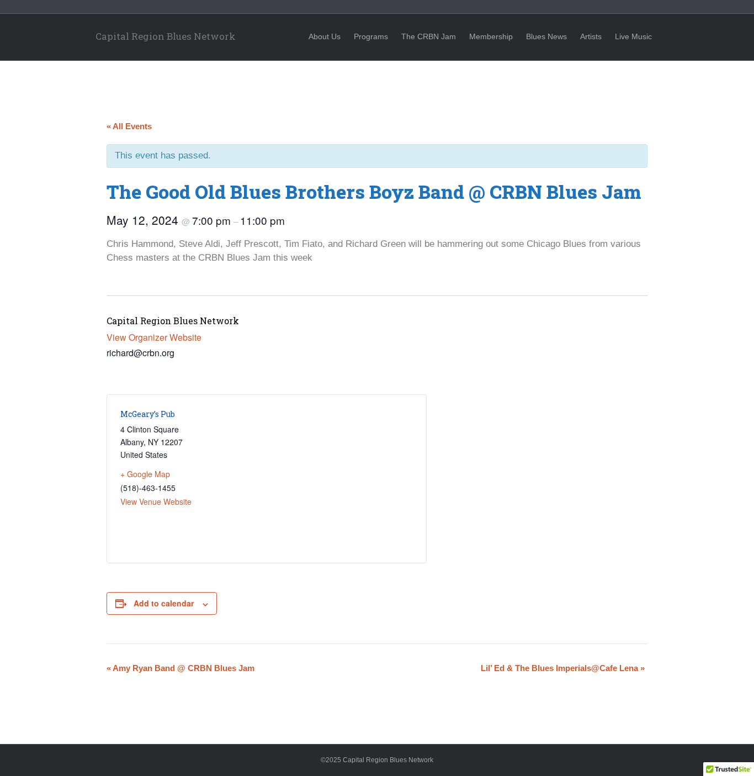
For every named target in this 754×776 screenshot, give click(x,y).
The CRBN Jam (428, 36)
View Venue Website (156, 501)
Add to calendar (164, 603)
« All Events (129, 126)
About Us (325, 36)
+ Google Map (145, 473)
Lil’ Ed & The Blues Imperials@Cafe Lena (563, 668)
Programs (371, 36)
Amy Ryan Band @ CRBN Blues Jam (180, 668)
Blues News (546, 36)
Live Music (633, 36)
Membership (491, 36)
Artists (591, 36)
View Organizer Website (154, 337)
